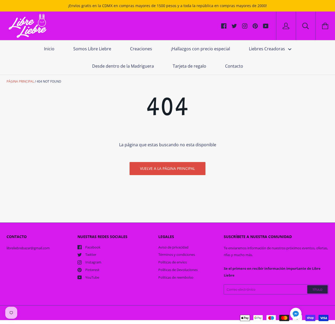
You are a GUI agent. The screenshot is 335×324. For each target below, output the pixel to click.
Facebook (92, 247)
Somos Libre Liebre (92, 49)
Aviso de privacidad (173, 247)
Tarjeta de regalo (189, 66)
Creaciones (141, 49)
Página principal (20, 81)
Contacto (234, 66)
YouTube (92, 277)
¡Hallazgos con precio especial (200, 49)
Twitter (90, 254)
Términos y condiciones (176, 254)
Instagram (93, 262)
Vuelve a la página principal (167, 168)
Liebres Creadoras (267, 49)
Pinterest (92, 269)
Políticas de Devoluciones (178, 269)
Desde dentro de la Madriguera (123, 66)
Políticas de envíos (172, 262)
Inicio (49, 49)
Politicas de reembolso (175, 277)
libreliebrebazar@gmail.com (28, 248)
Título (317, 289)
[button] (296, 314)
